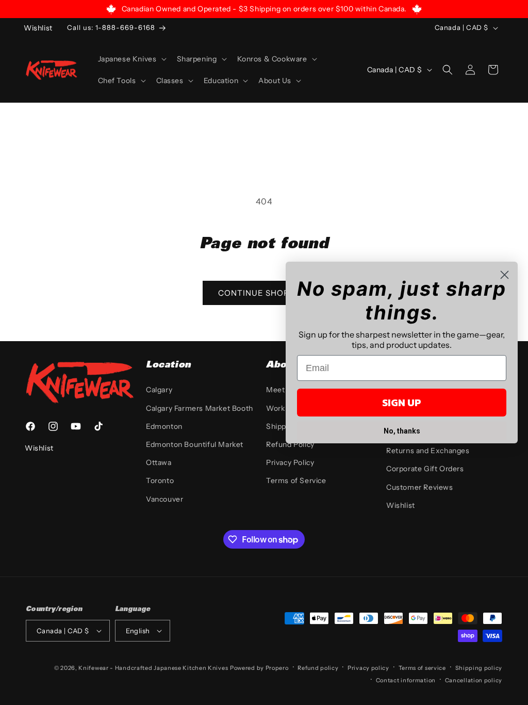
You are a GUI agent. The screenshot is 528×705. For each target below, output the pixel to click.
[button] (131, 59)
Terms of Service (296, 480)
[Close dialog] (505, 275)
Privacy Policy (290, 462)
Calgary (159, 389)
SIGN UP (401, 402)
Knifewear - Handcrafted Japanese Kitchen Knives (153, 667)
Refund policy (318, 667)
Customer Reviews (419, 487)
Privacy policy (368, 667)
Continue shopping (264, 293)
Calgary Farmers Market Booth (199, 408)
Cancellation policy (473, 680)
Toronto (160, 480)
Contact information (406, 680)
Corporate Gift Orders (425, 468)
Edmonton (164, 426)
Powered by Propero (259, 667)
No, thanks (402, 431)
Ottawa (159, 462)
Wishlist (400, 505)
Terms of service (422, 667)
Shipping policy (479, 667)
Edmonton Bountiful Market (194, 444)
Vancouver (164, 499)
